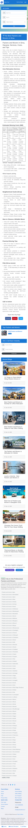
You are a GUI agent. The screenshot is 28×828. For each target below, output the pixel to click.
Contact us (19, 570)
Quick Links (4, 800)
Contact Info (18, 800)
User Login (3, 802)
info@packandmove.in (20, 809)
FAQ (2, 795)
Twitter (20, 318)
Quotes (5, 826)
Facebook (8, 318)
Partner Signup (9, 570)
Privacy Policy (4, 797)
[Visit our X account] (12, 784)
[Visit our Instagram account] (14, 784)
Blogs (2, 808)
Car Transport (18, 795)
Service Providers (14, 826)
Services (17, 789)
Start (14, 26)
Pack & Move (4, 789)
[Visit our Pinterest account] (10, 784)
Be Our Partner (20, 2)
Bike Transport (18, 797)
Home (2, 791)
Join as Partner (4, 804)
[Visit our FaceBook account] (8, 784)
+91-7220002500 (19, 804)
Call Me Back (14, 353)
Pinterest (15, 318)
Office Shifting (18, 793)
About (2, 793)
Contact (3, 806)
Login (25, 2)
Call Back (23, 826)
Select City (6, 2)
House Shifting (18, 791)
